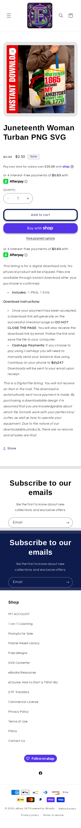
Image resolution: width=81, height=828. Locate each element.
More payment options (40, 238)
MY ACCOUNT (18, 614)
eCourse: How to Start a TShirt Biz (33, 682)
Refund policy (67, 809)
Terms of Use (18, 721)
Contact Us (16, 740)
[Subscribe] (67, 522)
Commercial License (23, 702)
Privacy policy (30, 815)
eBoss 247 (22, 809)
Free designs (17, 653)
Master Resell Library (23, 643)
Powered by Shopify (42, 809)
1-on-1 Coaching (20, 623)
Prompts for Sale (20, 633)
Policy (12, 731)
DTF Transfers (18, 692)
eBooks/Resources (22, 672)
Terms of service (53, 815)
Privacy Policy (18, 711)
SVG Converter (19, 662)
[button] (9, 15)
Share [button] (11, 448)
